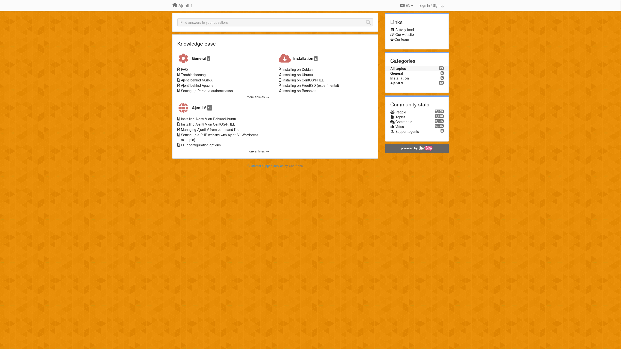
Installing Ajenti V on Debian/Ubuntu (208, 118)
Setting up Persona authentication (207, 90)
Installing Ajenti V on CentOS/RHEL (208, 124)
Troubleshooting (193, 74)
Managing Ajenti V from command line (210, 129)
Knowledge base (196, 43)
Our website (404, 34)
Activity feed (404, 29)
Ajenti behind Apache (197, 85)
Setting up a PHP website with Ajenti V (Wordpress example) (219, 137)
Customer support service (265, 165)
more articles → (258, 97)
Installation (305, 58)
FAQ (184, 69)
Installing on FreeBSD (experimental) (310, 85)
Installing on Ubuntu (297, 74)
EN (408, 5)
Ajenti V (201, 107)
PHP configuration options (201, 145)
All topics (398, 68)
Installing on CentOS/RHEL (303, 80)
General (201, 58)
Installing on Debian (297, 69)
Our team (401, 39)
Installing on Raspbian (299, 90)
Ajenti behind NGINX (196, 80)
